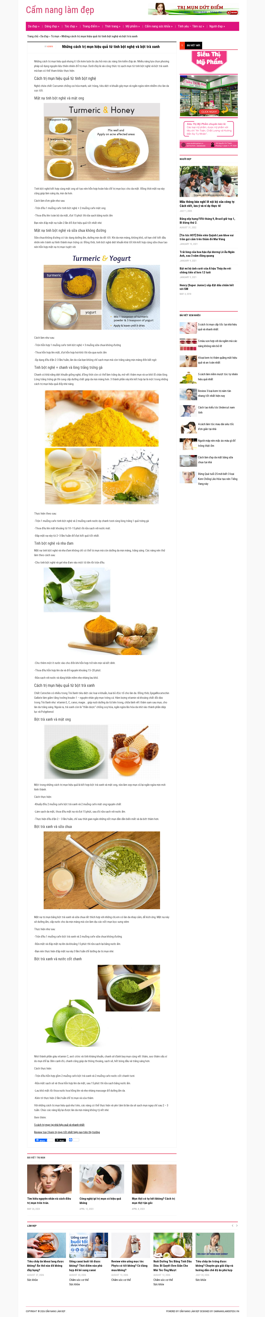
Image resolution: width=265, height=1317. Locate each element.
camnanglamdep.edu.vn (226, 1311)
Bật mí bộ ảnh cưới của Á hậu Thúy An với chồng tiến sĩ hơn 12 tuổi (205, 270)
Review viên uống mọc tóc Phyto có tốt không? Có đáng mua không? (129, 1266)
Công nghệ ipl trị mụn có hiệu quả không (100, 1201)
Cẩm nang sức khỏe (158, 26)
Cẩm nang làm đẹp (60, 9)
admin (50, 46)
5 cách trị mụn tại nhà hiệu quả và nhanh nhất (59, 1125)
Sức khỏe (32, 1280)
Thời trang (112, 26)
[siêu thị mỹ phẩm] (209, 99)
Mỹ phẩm (133, 26)
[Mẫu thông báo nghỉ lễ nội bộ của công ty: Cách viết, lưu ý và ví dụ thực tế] (209, 183)
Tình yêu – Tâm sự (191, 26)
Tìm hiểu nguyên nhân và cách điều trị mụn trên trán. (49, 1201)
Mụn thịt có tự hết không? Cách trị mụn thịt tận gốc (153, 1201)
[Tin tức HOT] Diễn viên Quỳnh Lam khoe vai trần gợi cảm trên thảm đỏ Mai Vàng (207, 237)
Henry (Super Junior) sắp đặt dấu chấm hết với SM (207, 287)
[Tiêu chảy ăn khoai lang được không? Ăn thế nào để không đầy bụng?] (46, 1245)
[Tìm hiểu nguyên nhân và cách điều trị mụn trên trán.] (49, 1180)
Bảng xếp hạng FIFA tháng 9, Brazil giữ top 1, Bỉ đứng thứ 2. (207, 220)
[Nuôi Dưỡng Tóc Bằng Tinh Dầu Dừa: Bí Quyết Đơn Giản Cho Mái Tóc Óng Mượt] (172, 1245)
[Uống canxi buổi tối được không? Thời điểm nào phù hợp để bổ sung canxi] (88, 1245)
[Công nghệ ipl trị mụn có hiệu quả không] (102, 1180)
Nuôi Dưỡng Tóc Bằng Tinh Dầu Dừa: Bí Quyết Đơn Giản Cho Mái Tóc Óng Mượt (172, 1266)
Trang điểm (91, 26)
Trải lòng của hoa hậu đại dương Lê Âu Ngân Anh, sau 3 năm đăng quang (207, 254)
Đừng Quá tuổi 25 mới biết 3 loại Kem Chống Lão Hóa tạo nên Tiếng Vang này (217, 479)
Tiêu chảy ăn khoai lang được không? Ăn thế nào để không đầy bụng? (45, 1266)
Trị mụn (55, 36)
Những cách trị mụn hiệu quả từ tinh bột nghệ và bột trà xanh (111, 46)
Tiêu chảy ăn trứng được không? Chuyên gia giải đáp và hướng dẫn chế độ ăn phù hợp (214, 1266)
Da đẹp (33, 26)
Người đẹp (217, 26)
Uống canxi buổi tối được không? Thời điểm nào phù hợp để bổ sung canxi (85, 1266)
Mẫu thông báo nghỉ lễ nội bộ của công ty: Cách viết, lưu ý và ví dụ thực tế (207, 204)
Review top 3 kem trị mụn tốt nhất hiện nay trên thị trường (67, 1132)
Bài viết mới (193, 45)
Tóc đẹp (70, 26)
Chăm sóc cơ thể (79, 1280)
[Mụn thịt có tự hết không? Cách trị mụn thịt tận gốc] (154, 1180)
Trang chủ (32, 36)
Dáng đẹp (52, 26)
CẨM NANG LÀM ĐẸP (189, 1311)
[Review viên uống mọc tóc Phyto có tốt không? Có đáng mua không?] (130, 1245)
